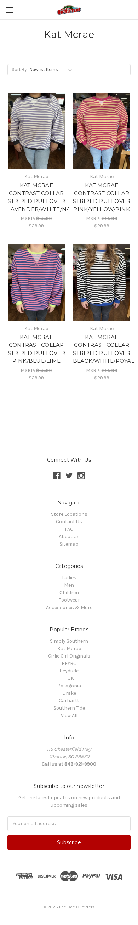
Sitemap (69, 544)
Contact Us (69, 522)
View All (69, 715)
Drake (69, 693)
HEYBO (69, 663)
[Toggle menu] (9, 9)
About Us (69, 537)
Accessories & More (69, 607)
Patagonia (69, 686)
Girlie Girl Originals (69, 656)
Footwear (69, 600)
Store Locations (69, 514)
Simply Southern (69, 641)
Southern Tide (69, 708)
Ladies (69, 578)
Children (69, 593)
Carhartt (69, 701)
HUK (69, 678)
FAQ (69, 529)
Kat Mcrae (69, 648)
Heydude (69, 671)
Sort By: (20, 69)
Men (69, 585)
